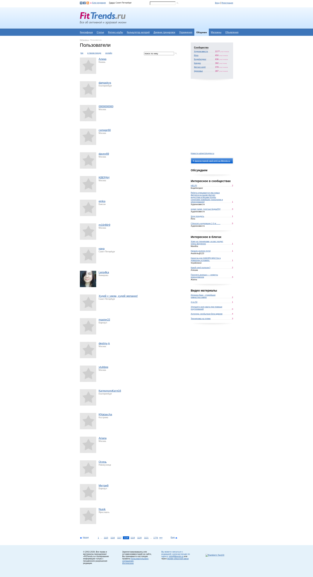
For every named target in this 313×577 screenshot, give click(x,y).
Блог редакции (99, 3)
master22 (104, 319)
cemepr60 (105, 130)
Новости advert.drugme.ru (202, 153)
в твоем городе (94, 53)
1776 (155, 538)
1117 (119, 538)
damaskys (105, 82)
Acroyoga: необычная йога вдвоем (206, 314)
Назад (86, 537)
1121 (146, 538)
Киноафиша (86, 32)
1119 (133, 538)
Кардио (197, 63)
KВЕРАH (104, 177)
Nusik (102, 509)
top (82, 53)
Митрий (104, 485)
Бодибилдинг (200, 59)
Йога (196, 55)
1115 (106, 538)
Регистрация (227, 3)
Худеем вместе (201, 51)
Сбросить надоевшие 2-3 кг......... (205, 223)
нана (101, 248)
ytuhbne (103, 367)
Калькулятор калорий (138, 32)
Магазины (216, 32)
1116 (113, 538)
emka (102, 201)
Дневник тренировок (164, 32)
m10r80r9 (104, 224)
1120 (139, 538)
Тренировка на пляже (201, 319)
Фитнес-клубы (115, 32)
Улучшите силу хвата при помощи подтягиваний (206, 308)
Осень (103, 461)
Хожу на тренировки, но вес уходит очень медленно (207, 242)
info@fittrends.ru (176, 556)
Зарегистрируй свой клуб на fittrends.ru (212, 161)
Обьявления (231, 32)
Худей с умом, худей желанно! (118, 296)
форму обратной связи (178, 559)
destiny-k (104, 343)
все (161, 538)
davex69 (104, 153)
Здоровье (198, 71)
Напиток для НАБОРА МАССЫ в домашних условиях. (206, 259)
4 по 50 (194, 302)
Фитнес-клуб (200, 67)
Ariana (102, 438)
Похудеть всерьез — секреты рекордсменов (204, 276)
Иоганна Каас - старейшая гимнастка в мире (203, 296)
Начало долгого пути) (201, 251)
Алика (102, 59)
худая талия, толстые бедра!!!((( (206, 209)
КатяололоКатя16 (110, 390)
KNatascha (105, 414)
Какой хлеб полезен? (200, 268)
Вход (217, 3)
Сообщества (201, 47)
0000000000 (106, 106)
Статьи (100, 32)
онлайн (108, 53)
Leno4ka (104, 272)
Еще (173, 537)
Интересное (128, 563)
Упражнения (185, 32)
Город (112, 3)
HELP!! (194, 185)
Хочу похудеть (197, 216)
